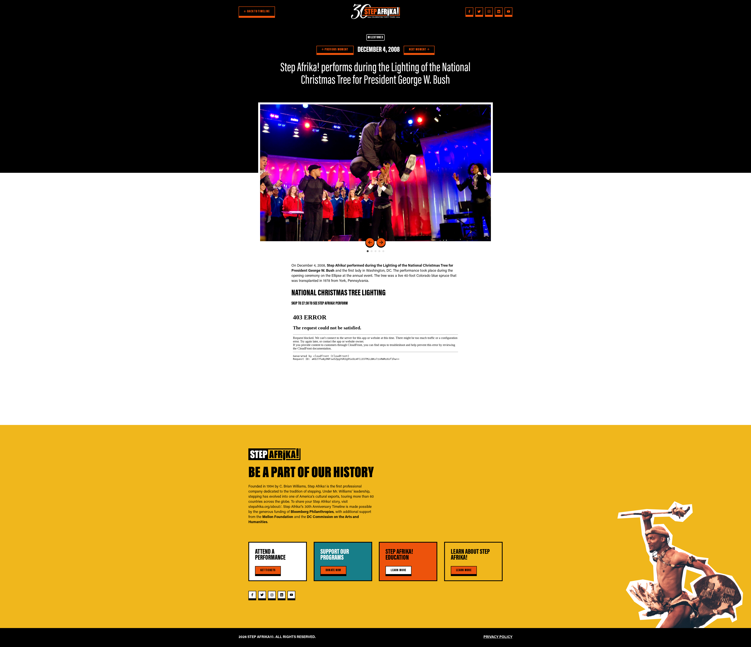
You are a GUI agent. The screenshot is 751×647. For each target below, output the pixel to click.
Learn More (398, 570)
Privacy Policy (497, 636)
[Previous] (370, 242)
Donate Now (333, 570)
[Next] (381, 242)
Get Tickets (268, 570)
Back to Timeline (258, 11)
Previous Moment (336, 49)
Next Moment (418, 49)
